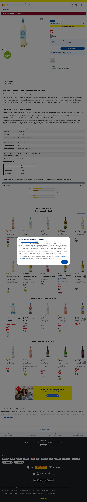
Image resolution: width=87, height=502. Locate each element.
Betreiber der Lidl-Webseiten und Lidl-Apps (30, 242)
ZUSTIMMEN (64, 262)
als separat (30, 246)
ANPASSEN (56, 262)
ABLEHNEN (48, 262)
